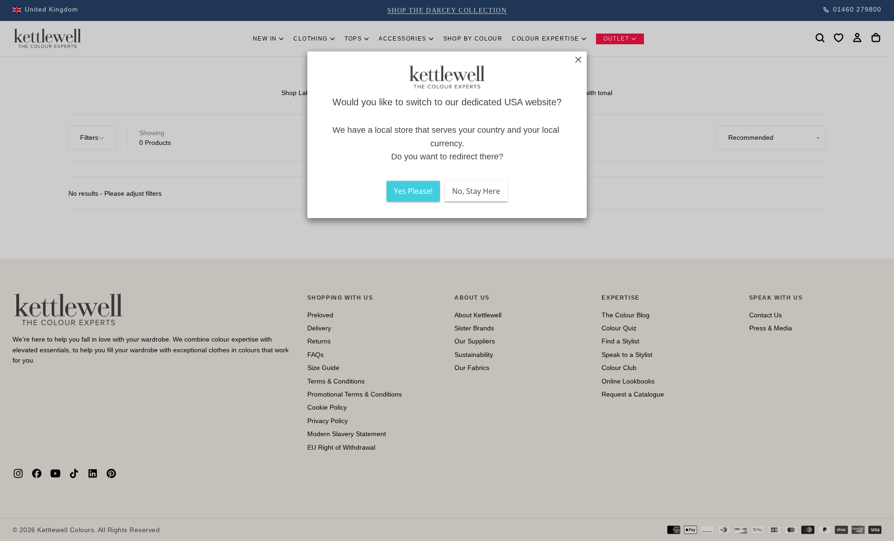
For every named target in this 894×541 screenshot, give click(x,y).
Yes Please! (413, 191)
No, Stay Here (476, 191)
